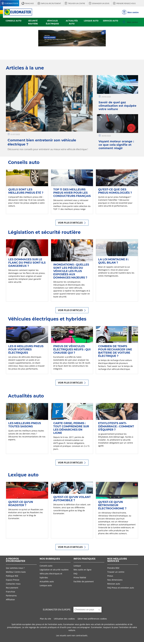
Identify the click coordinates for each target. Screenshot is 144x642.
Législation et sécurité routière (54, 569)
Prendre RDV (113, 568)
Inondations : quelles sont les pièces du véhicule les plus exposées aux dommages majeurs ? (71, 271)
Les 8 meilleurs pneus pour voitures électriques (25, 349)
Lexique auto (46, 585)
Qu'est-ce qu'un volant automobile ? (72, 498)
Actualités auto (47, 581)
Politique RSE (12, 575)
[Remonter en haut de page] (136, 636)
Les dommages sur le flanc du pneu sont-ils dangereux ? (27, 263)
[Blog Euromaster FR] (18, 12)
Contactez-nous (13, 583)
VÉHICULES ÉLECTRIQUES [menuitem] (52, 22)
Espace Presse (12, 579)
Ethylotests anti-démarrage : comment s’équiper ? (116, 426)
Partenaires (11, 595)
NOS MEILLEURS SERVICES (117, 560)
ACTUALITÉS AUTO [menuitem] (72, 22)
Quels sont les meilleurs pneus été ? (25, 191)
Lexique (77, 565)
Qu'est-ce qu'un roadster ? (20, 503)
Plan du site (45, 618)
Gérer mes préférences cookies (92, 618)
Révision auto (113, 583)
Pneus (110, 575)
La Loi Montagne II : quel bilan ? (113, 261)
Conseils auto (46, 565)
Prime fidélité (80, 577)
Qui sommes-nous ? (15, 568)
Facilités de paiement (84, 581)
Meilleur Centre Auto (16, 572)
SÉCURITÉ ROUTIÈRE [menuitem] (33, 22)
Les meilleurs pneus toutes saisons (24, 424)
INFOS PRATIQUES (84, 559)
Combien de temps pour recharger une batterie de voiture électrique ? (115, 351)
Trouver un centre (115, 572)
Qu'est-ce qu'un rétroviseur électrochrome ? (112, 505)
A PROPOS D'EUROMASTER (15, 560)
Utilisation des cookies (64, 618)
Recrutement (12, 587)
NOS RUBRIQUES (50, 559)
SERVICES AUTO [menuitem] (110, 20)
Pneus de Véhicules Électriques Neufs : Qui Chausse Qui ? (72, 349)
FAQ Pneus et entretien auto (120, 587)
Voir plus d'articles (70, 222)
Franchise (10, 591)
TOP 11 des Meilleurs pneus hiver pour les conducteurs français (72, 193)
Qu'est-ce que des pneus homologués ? (115, 191)
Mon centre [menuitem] (132, 22)
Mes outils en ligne (82, 569)
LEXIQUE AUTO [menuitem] (91, 20)
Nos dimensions (114, 579)
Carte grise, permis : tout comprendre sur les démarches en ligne (71, 428)
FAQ (75, 573)
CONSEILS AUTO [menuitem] (13, 20)
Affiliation (10, 599)
